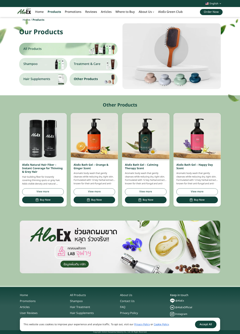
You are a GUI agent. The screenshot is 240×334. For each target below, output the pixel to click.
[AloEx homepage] (24, 12)
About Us (145, 12)
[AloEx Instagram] (172, 314)
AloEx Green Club (170, 12)
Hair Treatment (80, 307)
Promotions (73, 12)
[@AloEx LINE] (172, 301)
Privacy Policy (129, 313)
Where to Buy (125, 12)
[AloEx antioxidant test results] (120, 247)
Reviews (91, 12)
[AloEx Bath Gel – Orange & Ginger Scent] (94, 136)
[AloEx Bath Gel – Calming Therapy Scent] (145, 136)
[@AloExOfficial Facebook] (172, 307)
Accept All (206, 324)
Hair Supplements (82, 313)
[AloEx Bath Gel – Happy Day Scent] (197, 136)
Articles (106, 12)
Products (54, 12)
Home (39, 12)
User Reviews (29, 313)
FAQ (122, 307)
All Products (78, 295)
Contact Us (127, 301)
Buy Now (45, 200)
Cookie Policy (161, 324)
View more (43, 191)
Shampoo (76, 301)
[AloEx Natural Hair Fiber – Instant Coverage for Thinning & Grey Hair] (43, 136)
